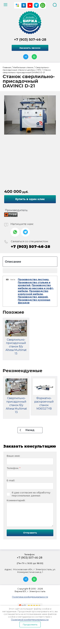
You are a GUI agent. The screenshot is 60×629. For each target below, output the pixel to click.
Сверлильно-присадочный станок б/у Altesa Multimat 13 (16, 346)
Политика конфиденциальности (30, 596)
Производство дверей (33, 296)
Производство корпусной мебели (33, 293)
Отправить (30, 532)
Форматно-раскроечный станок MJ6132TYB (44, 403)
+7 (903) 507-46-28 (30, 40)
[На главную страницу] (30, 22)
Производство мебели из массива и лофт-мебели (36, 288)
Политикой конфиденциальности (29, 619)
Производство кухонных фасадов (34, 301)
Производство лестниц (33, 279)
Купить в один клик (30, 199)
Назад (30, 430)
